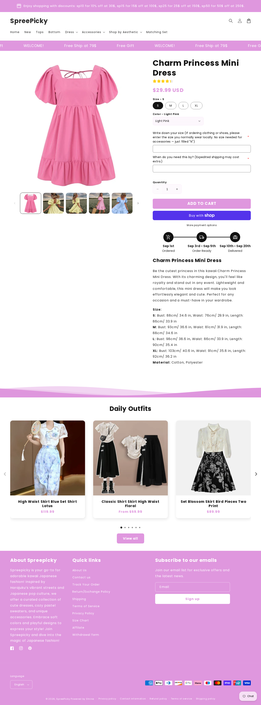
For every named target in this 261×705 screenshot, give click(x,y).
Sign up (192, 599)
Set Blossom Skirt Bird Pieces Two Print (213, 504)
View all (130, 538)
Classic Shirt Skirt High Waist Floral (130, 504)
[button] (71, 32)
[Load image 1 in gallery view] (30, 203)
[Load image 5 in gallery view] (122, 203)
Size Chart (80, 620)
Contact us (81, 577)
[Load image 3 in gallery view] (76, 203)
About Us (79, 570)
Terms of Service (86, 606)
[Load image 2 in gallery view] (53, 203)
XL (196, 106)
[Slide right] (138, 203)
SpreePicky (63, 699)
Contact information (133, 698)
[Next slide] (256, 474)
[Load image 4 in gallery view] (99, 203)
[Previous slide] (5, 474)
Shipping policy (206, 698)
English (19, 684)
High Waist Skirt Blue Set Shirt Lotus (47, 504)
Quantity (160, 182)
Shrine (90, 699)
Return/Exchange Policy (91, 592)
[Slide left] (14, 203)
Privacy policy (107, 698)
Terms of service (181, 698)
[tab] (121, 527)
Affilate (78, 628)
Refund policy (158, 698)
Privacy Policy (83, 613)
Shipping (79, 599)
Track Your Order (86, 584)
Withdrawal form (85, 635)
